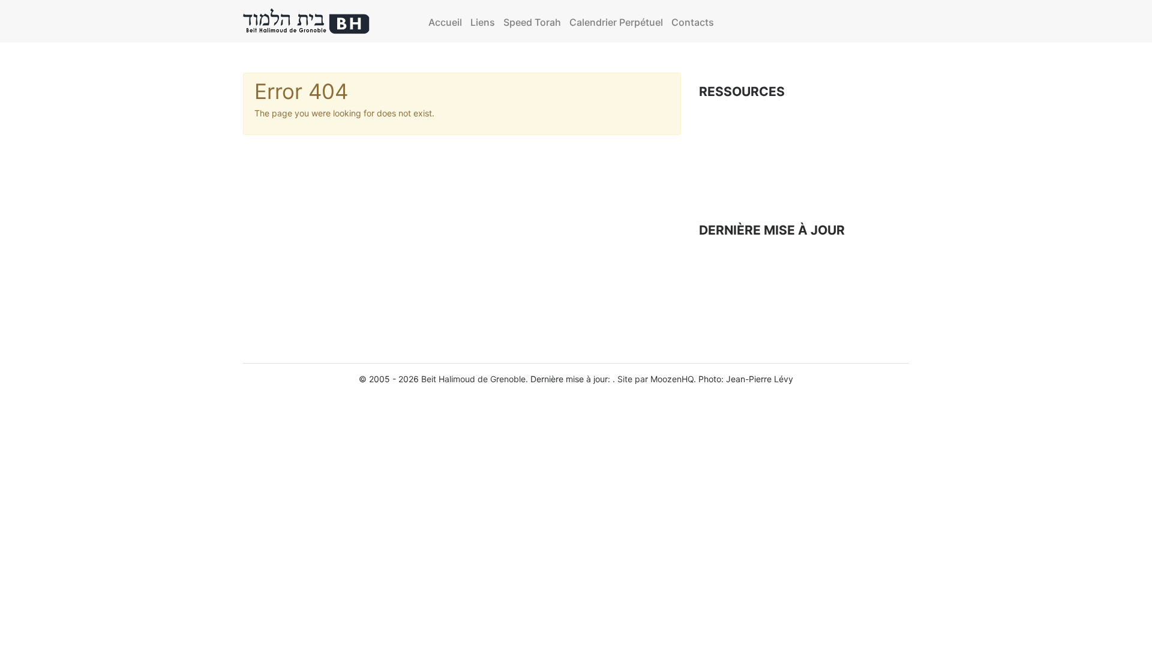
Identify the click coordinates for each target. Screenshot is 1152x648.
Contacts (692, 22)
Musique (717, 192)
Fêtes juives (725, 131)
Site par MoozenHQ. (656, 379)
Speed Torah (532, 22)
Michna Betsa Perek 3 (742, 324)
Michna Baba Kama (737, 268)
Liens (482, 22)
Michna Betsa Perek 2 (741, 305)
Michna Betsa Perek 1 (741, 286)
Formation (721, 151)
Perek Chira (724, 172)
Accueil (445, 22)
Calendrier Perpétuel (616, 22)
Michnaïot (721, 111)
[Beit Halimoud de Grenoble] (306, 21)
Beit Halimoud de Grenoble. (474, 379)
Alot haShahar (726, 249)
